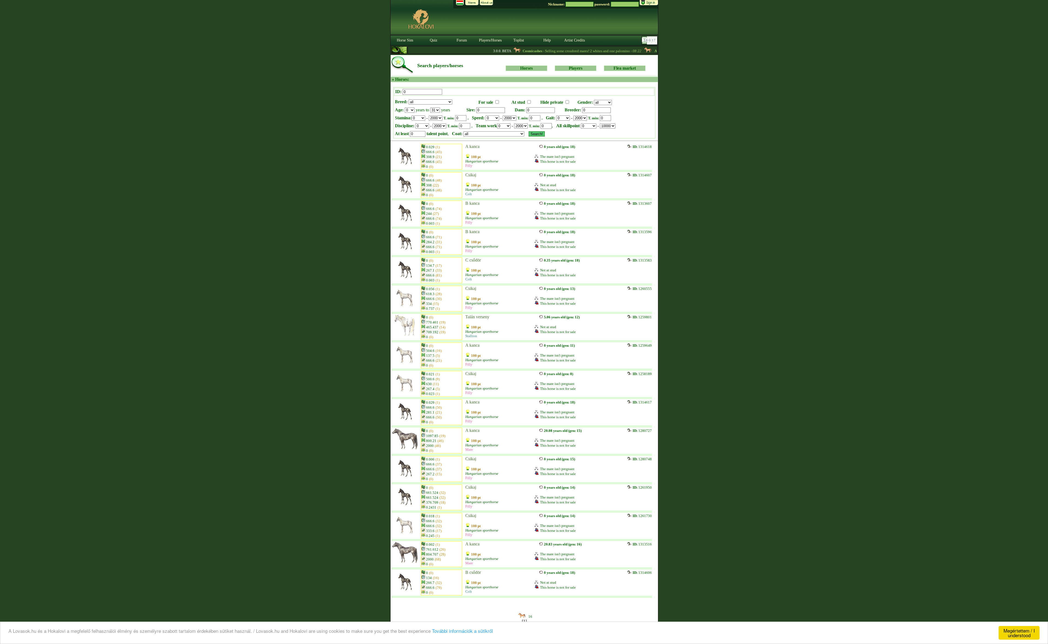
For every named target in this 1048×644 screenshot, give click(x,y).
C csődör (473, 260)
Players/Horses (490, 40)
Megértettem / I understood (1019, 633)
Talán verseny (477, 316)
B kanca (472, 203)
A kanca (472, 146)
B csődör (473, 572)
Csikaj (470, 175)
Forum (462, 40)
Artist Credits (574, 40)
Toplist (518, 40)
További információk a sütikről (462, 630)
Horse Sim (405, 40)
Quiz (433, 40)
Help (547, 40)
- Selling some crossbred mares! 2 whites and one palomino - (563, 51)
